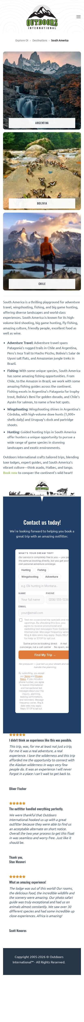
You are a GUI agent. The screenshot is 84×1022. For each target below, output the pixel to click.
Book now (10, 472)
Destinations (39, 40)
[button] (78, 17)
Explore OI (21, 40)
